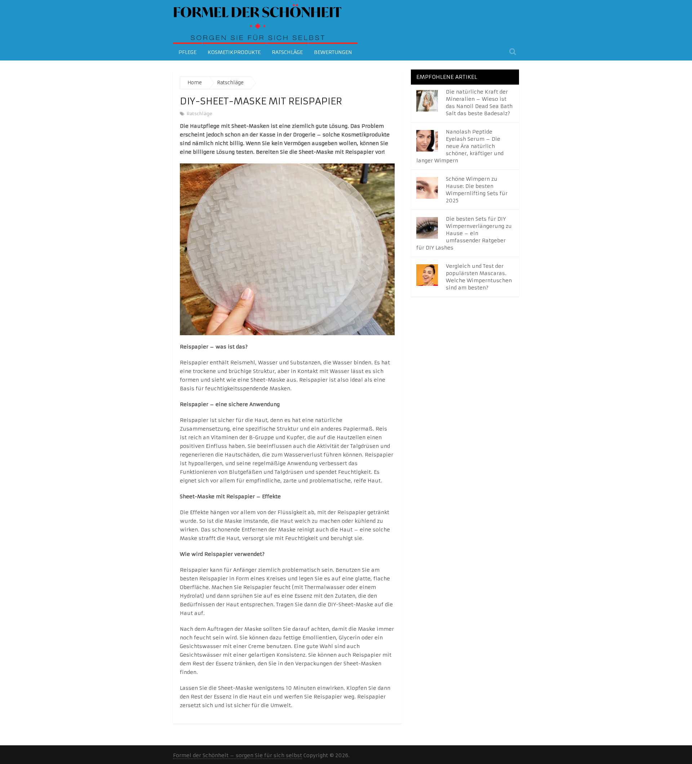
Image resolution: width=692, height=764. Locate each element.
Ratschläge (287, 52)
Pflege (187, 52)
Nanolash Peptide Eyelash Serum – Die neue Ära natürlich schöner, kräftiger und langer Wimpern (460, 146)
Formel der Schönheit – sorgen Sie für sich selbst (237, 755)
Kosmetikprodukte (234, 52)
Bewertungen (333, 52)
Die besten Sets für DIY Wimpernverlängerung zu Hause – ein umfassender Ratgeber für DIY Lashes (464, 233)
